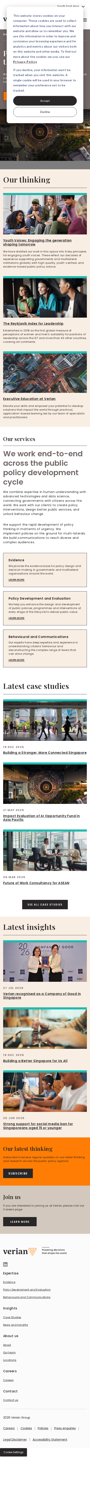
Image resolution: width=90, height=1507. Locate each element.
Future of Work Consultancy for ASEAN (36, 883)
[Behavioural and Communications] (45, 648)
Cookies (26, 1428)
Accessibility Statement (50, 1439)
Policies (43, 1428)
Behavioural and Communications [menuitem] (27, 1297)
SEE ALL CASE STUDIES (45, 904)
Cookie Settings (13, 1452)
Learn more (16, 579)
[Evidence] (45, 570)
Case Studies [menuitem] (12, 1317)
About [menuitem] (7, 1345)
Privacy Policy (25, 61)
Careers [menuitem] (8, 1380)
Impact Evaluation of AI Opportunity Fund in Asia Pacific (41, 818)
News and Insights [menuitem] (15, 1325)
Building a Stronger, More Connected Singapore (45, 752)
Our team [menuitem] (9, 1352)
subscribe (18, 1173)
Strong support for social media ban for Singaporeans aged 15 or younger (38, 1126)
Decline (45, 112)
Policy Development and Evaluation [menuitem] (27, 1289)
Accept (45, 100)
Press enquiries (65, 1428)
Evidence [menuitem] (9, 1282)
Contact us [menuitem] (10, 1400)
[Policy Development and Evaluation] (45, 608)
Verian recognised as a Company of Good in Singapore (42, 996)
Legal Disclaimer (15, 1439)
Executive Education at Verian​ (29, 399)
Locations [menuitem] (9, 1360)
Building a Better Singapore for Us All (35, 1061)
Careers (9, 1428)
